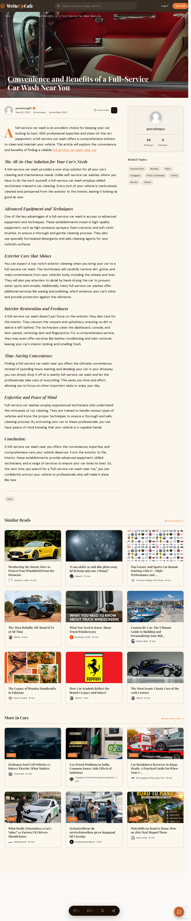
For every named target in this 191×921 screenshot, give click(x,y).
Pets (167, 168)
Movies (154, 168)
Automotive (137, 168)
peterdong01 (24, 108)
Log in (164, 5)
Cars (16, 16)
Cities (174, 175)
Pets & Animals (155, 175)
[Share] (113, 911)
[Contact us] (179, 912)
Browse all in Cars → (173, 718)
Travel (147, 182)
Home (7, 16)
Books (134, 182)
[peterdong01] (8, 110)
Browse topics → (174, 520)
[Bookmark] (102, 911)
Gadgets (135, 175)
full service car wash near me (74, 150)
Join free (180, 5)
